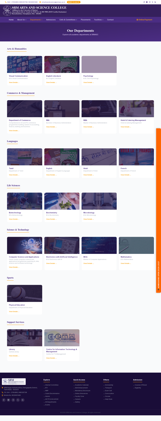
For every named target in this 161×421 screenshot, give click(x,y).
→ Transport (107, 388)
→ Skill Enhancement (80, 388)
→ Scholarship (108, 385)
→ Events (46, 405)
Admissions (51, 20)
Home (11, 20)
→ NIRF (45, 390)
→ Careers (77, 399)
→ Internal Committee (50, 385)
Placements (86, 20)
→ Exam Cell (107, 390)
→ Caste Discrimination (51, 393)
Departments (35, 20)
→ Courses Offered (140, 385)
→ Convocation (108, 393)
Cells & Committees (67, 20)
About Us (21, 20)
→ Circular (106, 396)
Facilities (98, 20)
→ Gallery (76, 402)
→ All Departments (49, 402)
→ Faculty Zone (78, 396)
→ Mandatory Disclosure (81, 390)
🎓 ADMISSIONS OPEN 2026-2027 (159, 277)
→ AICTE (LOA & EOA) (50, 399)
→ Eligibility (137, 388)
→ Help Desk (107, 399)
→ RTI (45, 388)
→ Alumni (46, 396)
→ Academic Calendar (81, 385)
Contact (110, 20)
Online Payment (145, 20)
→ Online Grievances (80, 393)
